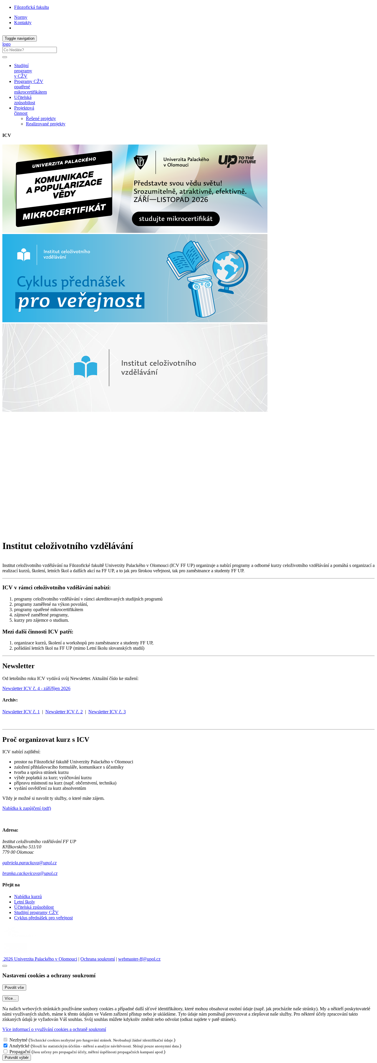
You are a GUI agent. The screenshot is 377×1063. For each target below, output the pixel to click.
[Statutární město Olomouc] (15, 953)
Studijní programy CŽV (36, 912)
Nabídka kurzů (28, 896)
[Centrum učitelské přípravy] (61, 470)
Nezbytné (18, 1039)
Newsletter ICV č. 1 (21, 711)
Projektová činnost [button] (24, 110)
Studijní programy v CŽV (23, 71)
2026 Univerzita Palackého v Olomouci (39, 958)
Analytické (19, 1045)
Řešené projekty (41, 118)
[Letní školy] (61, 531)
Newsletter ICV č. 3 (107, 711)
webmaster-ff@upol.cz (139, 958)
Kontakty (23, 22)
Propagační (19, 1051)
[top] (4, 966)
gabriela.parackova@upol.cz (29, 862)
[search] (4, 57)
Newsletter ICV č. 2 (64, 711)
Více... (10, 998)
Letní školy (24, 901)
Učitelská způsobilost (24, 100)
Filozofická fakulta (31, 7)
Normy (20, 17)
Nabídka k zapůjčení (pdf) (26, 808)
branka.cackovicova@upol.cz (29, 873)
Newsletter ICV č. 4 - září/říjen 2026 (36, 688)
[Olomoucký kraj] (22, 938)
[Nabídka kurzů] (61, 500)
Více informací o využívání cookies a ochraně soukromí (54, 1029)
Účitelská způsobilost (34, 907)
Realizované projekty (45, 123)
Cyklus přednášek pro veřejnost (43, 917)
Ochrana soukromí (97, 958)
